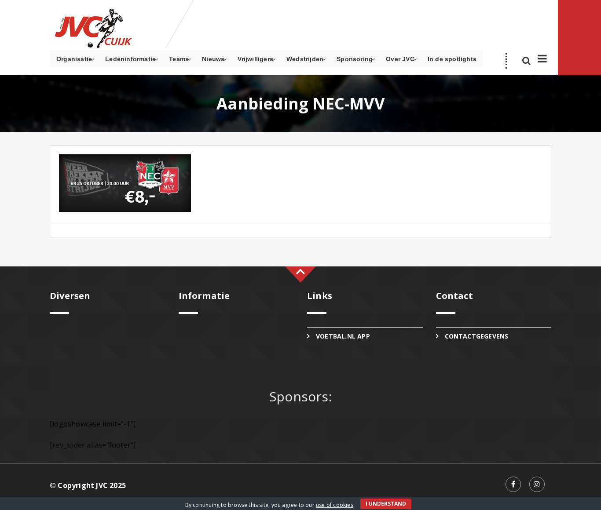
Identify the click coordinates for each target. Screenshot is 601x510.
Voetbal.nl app (343, 336)
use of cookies (334, 505)
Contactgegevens (477, 336)
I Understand (386, 503)
